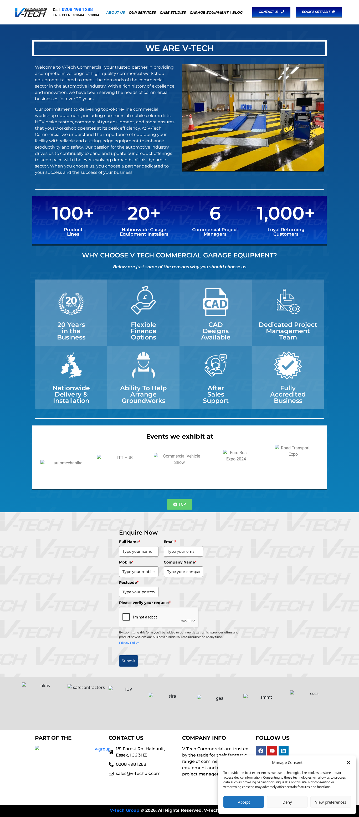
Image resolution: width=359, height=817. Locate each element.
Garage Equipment (209, 12)
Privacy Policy (129, 643)
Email (170, 541)
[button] (348, 762)
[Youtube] (272, 751)
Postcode (129, 582)
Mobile (126, 562)
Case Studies (173, 12)
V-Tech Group (124, 810)
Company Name (180, 562)
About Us (115, 12)
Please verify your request (145, 602)
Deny (287, 802)
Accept (244, 802)
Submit (128, 660)
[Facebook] (261, 751)
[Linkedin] (284, 751)
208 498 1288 (77, 9)
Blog (237, 12)
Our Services (142, 12)
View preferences (330, 802)
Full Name (129, 541)
